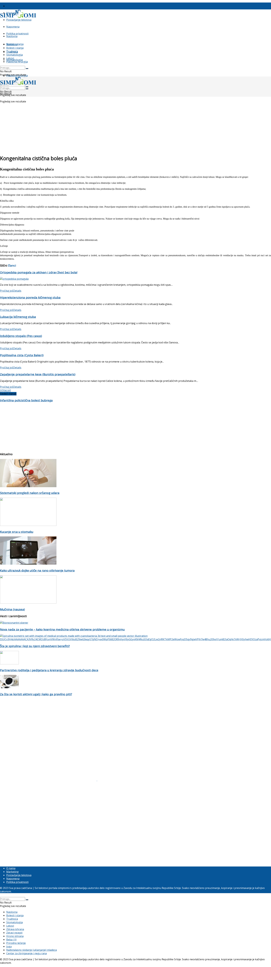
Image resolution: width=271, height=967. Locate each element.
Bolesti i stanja (15, 48)
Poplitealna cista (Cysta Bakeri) (21, 355)
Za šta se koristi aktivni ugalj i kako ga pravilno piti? (36, 694)
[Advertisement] (135, 130)
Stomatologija (14, 59)
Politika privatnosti (17, 33)
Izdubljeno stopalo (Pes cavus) (21, 336)
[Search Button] (27, 68)
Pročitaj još (10, 290)
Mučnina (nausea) (12, 609)
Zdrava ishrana (15, 929)
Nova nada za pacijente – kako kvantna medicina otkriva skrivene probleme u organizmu (62, 629)
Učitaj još (5, 390)
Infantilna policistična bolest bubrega (26, 400)
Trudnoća (12, 51)
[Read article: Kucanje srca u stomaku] (135, 512)
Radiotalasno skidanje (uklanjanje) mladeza (31, 950)
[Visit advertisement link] (48, 780)
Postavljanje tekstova (18, 19)
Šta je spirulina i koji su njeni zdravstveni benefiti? (35, 646)
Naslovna (11, 36)
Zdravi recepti (14, 932)
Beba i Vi (11, 939)
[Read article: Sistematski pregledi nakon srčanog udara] (135, 473)
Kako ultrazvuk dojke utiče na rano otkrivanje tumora (37, 570)
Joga (9, 946)
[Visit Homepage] (18, 17)
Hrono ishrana (15, 936)
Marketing (12, 871)
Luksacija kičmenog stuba (18, 317)
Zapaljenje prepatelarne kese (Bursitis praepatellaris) (37, 374)
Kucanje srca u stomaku (16, 532)
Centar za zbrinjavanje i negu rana (26, 953)
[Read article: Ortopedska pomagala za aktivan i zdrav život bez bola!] (135, 279)
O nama (10, 6)
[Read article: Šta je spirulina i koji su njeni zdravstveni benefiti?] (135, 637)
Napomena (12, 26)
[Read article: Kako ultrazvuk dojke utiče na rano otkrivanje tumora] (135, 550)
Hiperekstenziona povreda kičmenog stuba (30, 297)
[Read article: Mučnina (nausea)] (135, 589)
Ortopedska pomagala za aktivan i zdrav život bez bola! (38, 272)
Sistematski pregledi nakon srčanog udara (29, 493)
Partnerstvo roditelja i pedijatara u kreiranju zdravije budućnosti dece (49, 670)
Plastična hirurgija (17, 61)
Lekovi (10, 58)
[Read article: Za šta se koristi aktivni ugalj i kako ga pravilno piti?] (135, 682)
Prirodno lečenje (16, 943)
